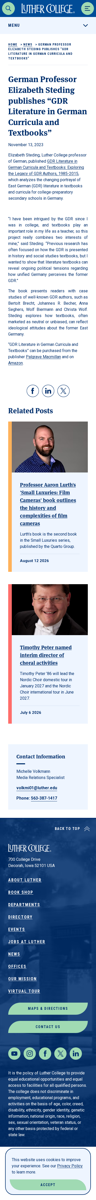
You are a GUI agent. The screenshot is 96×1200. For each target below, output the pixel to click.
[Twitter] (60, 1053)
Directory (20, 917)
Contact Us (48, 1027)
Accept (48, 1185)
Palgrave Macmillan (43, 356)
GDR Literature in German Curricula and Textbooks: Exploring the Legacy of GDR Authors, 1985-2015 (46, 167)
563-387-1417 (44, 798)
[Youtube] (14, 1053)
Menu (14, 25)
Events (16, 929)
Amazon (15, 363)
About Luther (24, 880)
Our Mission (22, 978)
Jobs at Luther (26, 941)
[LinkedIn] (76, 1053)
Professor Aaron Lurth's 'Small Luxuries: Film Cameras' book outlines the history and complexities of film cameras (48, 504)
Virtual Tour (24, 991)
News (27, 44)
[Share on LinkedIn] (48, 391)
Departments (24, 904)
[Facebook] (45, 1053)
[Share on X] (63, 391)
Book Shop (20, 892)
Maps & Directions (48, 1008)
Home (12, 44)
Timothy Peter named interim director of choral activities (46, 654)
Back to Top (67, 829)
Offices (17, 966)
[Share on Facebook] (33, 391)
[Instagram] (30, 1053)
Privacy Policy (70, 1165)
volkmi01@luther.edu (36, 787)
